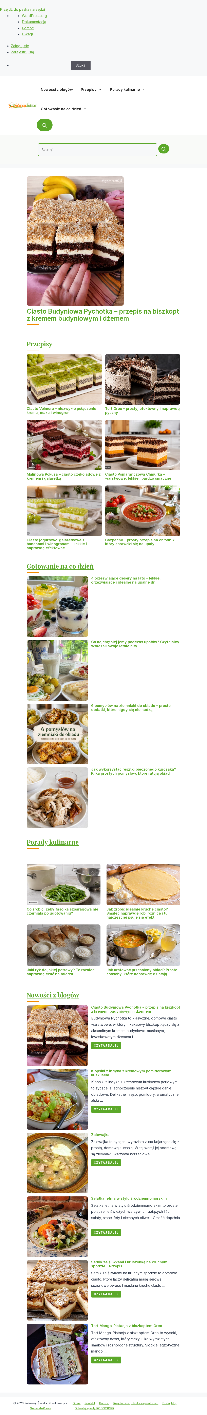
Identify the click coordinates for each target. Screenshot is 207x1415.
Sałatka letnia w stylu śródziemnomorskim (129, 1198)
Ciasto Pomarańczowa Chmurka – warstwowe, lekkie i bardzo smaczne (138, 476)
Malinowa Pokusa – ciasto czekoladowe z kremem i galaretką (64, 476)
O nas (76, 1403)
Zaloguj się (20, 46)
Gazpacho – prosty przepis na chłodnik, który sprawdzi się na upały (140, 542)
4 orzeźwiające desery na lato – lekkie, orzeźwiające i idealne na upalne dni (126, 580)
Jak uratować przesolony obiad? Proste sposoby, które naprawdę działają (142, 972)
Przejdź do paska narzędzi (22, 9)
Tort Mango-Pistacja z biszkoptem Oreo (126, 1326)
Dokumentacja (34, 22)
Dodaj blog (169, 1403)
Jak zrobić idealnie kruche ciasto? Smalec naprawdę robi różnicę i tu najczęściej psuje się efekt (137, 913)
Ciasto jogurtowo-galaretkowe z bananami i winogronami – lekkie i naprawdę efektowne (57, 544)
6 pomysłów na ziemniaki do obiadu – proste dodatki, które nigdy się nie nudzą (131, 707)
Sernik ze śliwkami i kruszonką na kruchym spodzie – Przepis (129, 1264)
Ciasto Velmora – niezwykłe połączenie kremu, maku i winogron (61, 410)
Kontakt (89, 1403)
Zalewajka (100, 1135)
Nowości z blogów (57, 90)
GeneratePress (40, 1408)
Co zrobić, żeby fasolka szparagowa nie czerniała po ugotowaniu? (62, 911)
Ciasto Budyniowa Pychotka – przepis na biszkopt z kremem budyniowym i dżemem (103, 314)
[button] (45, 125)
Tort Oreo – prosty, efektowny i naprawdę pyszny (142, 410)
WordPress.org (34, 16)
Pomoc (28, 28)
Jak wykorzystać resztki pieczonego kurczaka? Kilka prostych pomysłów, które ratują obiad (133, 771)
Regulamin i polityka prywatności (135, 1403)
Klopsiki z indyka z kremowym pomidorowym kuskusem (131, 1073)
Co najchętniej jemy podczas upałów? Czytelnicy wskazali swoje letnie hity (135, 644)
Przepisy (88, 90)
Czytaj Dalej (106, 1045)
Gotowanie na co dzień (61, 109)
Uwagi (27, 34)
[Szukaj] (163, 148)
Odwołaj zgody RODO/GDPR (94, 1408)
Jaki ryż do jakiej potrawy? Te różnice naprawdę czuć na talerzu (61, 972)
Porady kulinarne (125, 90)
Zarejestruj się (22, 52)
